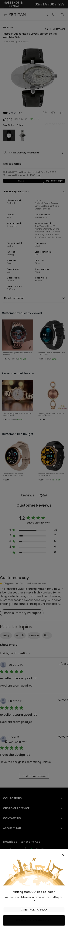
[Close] (34, 853)
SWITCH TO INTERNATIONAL (34, 920)
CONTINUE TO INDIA (34, 909)
